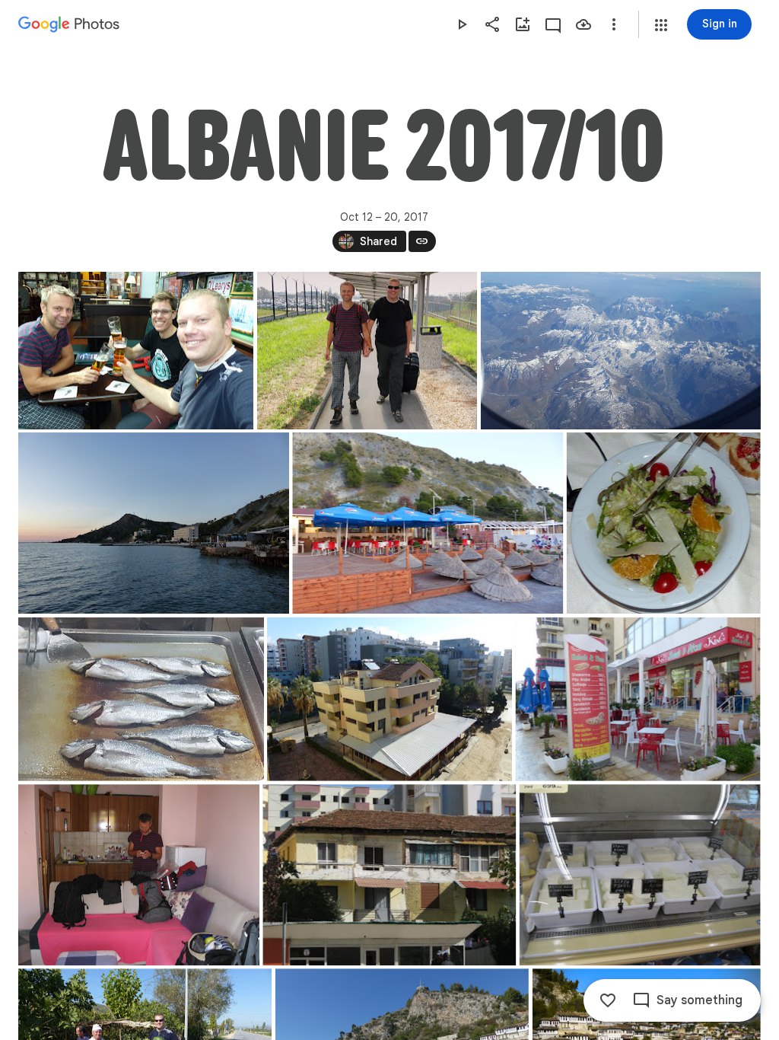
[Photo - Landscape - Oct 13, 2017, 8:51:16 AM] (389, 699)
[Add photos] (522, 24)
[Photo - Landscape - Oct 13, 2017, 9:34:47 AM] (638, 699)
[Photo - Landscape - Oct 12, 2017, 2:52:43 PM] (621, 350)
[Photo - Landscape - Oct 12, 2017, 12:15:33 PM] (367, 350)
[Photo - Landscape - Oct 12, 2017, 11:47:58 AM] (135, 350)
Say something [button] (699, 1000)
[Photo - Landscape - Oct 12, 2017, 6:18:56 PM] (141, 699)
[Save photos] (583, 24)
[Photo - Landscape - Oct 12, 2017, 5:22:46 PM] (664, 523)
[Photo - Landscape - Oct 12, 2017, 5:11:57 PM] (427, 523)
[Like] (608, 1000)
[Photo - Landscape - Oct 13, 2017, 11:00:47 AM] (640, 874)
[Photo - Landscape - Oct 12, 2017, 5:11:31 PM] (153, 523)
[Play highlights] (462, 24)
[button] (661, 25)
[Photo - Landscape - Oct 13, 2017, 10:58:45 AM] (389, 874)
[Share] (492, 24)
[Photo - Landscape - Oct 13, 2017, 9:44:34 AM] (138, 874)
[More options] (614, 24)
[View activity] (553, 24)
